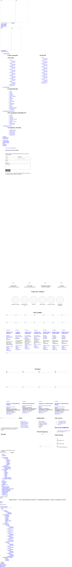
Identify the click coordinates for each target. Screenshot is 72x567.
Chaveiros (11, 118)
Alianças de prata (13, 129)
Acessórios (45, 337)
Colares (11, 63)
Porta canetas (12, 101)
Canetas (11, 100)
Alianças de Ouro (7, 467)
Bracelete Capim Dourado (28, 403)
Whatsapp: (20, 156)
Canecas (11, 120)
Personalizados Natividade (7, 557)
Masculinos (45, 336)
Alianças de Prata (7, 468)
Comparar (4, 493)
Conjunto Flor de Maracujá (28, 333)
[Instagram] (5, 437)
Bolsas (11, 97)
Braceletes (11, 78)
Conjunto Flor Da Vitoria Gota (37, 333)
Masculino (14, 61)
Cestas (11, 99)
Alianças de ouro (13, 130)
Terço (11, 102)
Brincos (11, 69)
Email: (6, 160)
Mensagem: (7, 163)
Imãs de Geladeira (7, 477)
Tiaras (11, 105)
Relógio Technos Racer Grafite (56, 333)
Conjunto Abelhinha (17, 333)
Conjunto (7, 518)
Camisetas (11, 115)
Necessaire (11, 117)
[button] (8, 349)
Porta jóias (11, 104)
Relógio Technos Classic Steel (65, 333)
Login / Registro (5, 494)
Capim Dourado (9, 406)
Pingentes (11, 66)
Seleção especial (12, 84)
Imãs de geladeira (13, 96)
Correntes (11, 72)
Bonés (11, 116)
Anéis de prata (12, 131)
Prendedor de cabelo (13, 107)
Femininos (9, 512)
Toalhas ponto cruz (13, 121)
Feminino (13, 62)
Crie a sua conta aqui (3, 506)
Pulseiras (11, 75)
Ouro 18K (6, 458)
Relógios (11, 98)
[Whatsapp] (8, 437)
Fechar (1, 497)
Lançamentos (12, 85)
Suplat (11, 106)
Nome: (6, 156)
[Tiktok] (11, 437)
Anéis (11, 60)
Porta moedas (12, 103)
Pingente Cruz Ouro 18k (9, 333)
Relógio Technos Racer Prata (47, 333)
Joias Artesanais (9, 337)
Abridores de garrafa (13, 119)
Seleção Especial (8, 520)
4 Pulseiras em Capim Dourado (46, 403)
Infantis (11, 81)
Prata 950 (17, 336)
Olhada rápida (8, 350)
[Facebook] (2, 437)
